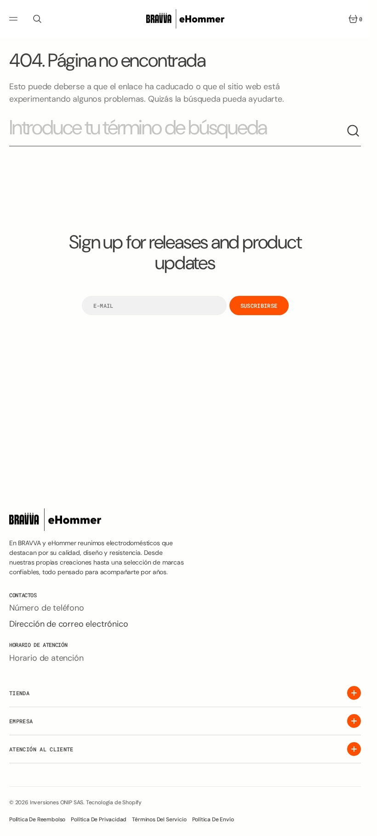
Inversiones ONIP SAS (56, 802)
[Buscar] (353, 131)
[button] (14, 18)
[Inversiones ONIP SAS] (185, 19)
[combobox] (177, 131)
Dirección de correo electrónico (68, 623)
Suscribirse (259, 305)
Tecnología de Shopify (114, 802)
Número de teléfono (46, 607)
